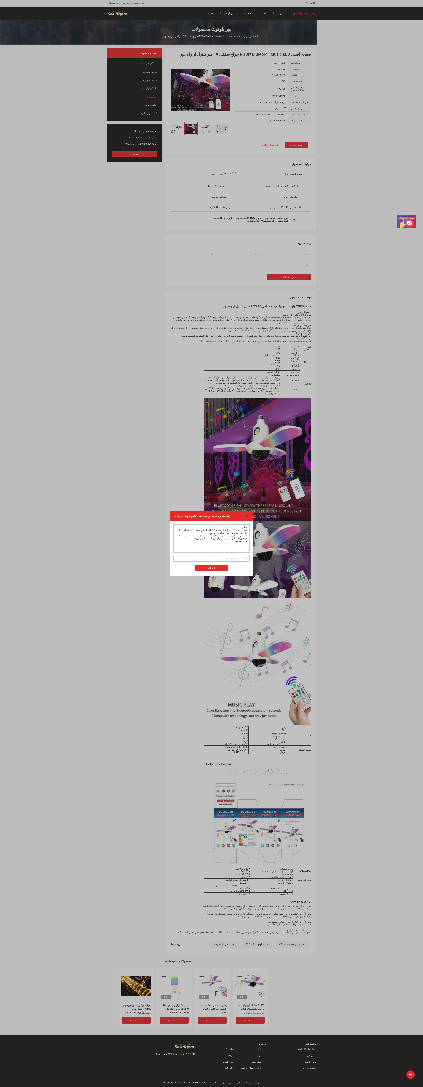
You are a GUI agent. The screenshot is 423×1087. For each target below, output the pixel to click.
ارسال (211, 568)
